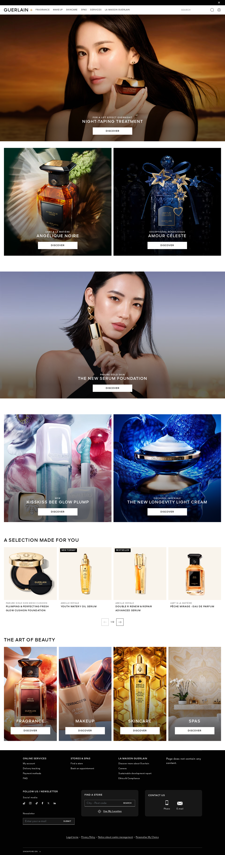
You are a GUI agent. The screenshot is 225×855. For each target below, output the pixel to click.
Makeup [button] (58, 10)
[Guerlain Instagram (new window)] (30, 804)
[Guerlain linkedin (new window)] (55, 804)
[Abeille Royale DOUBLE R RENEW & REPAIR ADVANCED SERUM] (139, 573)
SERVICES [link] (96, 10)
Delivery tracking (31, 769)
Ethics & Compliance (129, 778)
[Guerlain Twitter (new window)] (48, 804)
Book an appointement (82, 769)
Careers (122, 769)
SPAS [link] (84, 10)
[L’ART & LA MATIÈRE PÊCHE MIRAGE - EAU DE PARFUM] (194, 573)
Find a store (77, 764)
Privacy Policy (88, 837)
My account (29, 764)
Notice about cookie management (115, 837)
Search (127, 803)
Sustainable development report (134, 773)
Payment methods (32, 773)
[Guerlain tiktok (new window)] (37, 804)
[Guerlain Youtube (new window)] (24, 804)
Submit (67, 821)
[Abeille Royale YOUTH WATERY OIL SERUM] (85, 573)
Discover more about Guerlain (133, 764)
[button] (219, 3)
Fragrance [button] (43, 10)
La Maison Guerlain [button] (117, 10)
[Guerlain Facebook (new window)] (42, 804)
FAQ (25, 778)
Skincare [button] (72, 10)
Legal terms (72, 837)
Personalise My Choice (147, 837)
